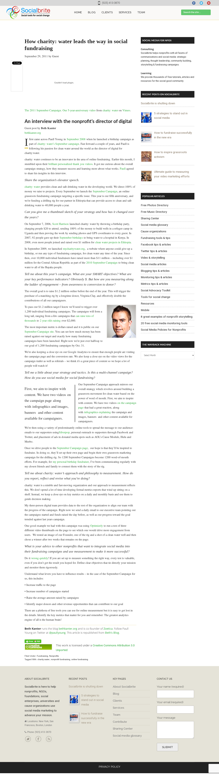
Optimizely (96, 525)
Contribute (120, 721)
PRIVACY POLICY (109, 766)
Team (116, 714)
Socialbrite (28, 12)
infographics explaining (97, 412)
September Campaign (105, 191)
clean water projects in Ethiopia (113, 242)
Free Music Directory (154, 212)
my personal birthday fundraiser (71, 461)
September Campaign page (72, 448)
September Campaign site (39, 331)
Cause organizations (153, 231)
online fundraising (79, 659)
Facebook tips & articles (156, 244)
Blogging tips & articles (155, 271)
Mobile (145, 310)
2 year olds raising (50, 320)
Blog (116, 693)
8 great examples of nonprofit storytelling (166, 316)
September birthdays (71, 237)
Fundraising (42, 656)
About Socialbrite (124, 686)
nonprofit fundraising (60, 659)
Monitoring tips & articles (156, 277)
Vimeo (126, 110)
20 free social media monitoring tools (164, 323)
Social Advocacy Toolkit (155, 290)
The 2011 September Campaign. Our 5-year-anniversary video (60, 110)
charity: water (110, 110)
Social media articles (153, 264)
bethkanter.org (33, 132)
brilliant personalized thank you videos (70, 164)
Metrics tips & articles (154, 284)
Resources (147, 303)
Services (118, 707)
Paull (123, 168)
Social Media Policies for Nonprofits (163, 329)
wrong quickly (39, 558)
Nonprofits (54, 656)
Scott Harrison (60, 224)
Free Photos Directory (154, 205)
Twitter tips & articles (154, 251)
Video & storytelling (153, 257)
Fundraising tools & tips (155, 238)
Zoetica (108, 628)
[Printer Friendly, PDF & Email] (33, 641)
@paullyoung (57, 632)
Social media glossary (154, 225)
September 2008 (76, 139)
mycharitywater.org (74, 248)
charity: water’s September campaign (58, 144)
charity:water (44, 659)
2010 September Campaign (102, 262)
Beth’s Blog (112, 632)
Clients (117, 700)
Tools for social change (155, 297)
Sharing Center (150, 218)
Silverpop (64, 432)
